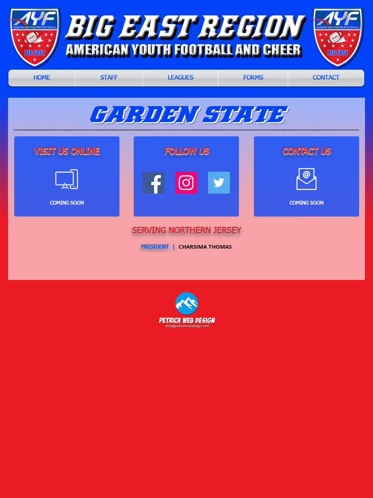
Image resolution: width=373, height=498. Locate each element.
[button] (180, 78)
